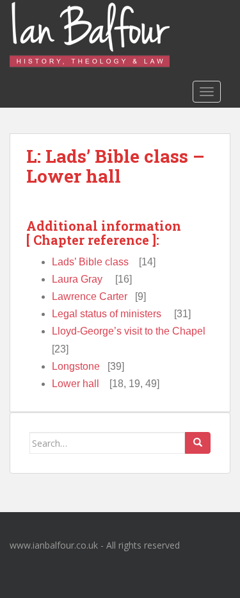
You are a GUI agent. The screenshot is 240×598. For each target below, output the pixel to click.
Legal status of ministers (106, 313)
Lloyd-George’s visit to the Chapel (128, 331)
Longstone (76, 366)
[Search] (198, 443)
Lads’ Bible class (90, 261)
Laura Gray (77, 279)
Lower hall (75, 383)
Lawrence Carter (89, 296)
